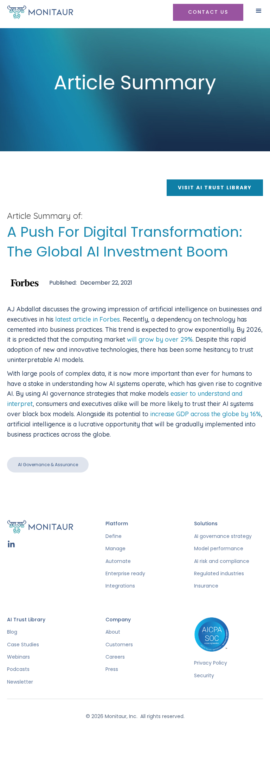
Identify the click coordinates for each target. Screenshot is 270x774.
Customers (119, 644)
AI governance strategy (223, 536)
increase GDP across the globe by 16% (205, 414)
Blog (12, 632)
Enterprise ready (125, 573)
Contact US (208, 11)
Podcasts (18, 669)
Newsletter (20, 682)
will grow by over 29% (160, 339)
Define (113, 536)
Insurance (206, 586)
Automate (118, 561)
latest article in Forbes (87, 319)
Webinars (18, 657)
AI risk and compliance (221, 561)
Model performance (218, 548)
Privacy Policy (210, 663)
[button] (259, 13)
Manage (115, 548)
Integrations (120, 586)
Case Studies (23, 644)
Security (204, 675)
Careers (115, 657)
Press (111, 669)
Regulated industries (219, 573)
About (112, 632)
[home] (43, 12)
